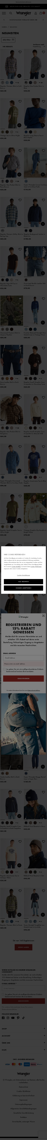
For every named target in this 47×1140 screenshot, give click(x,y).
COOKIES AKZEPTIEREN (23, 588)
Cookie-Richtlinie (16, 566)
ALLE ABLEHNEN (23, 581)
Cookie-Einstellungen (23, 575)
